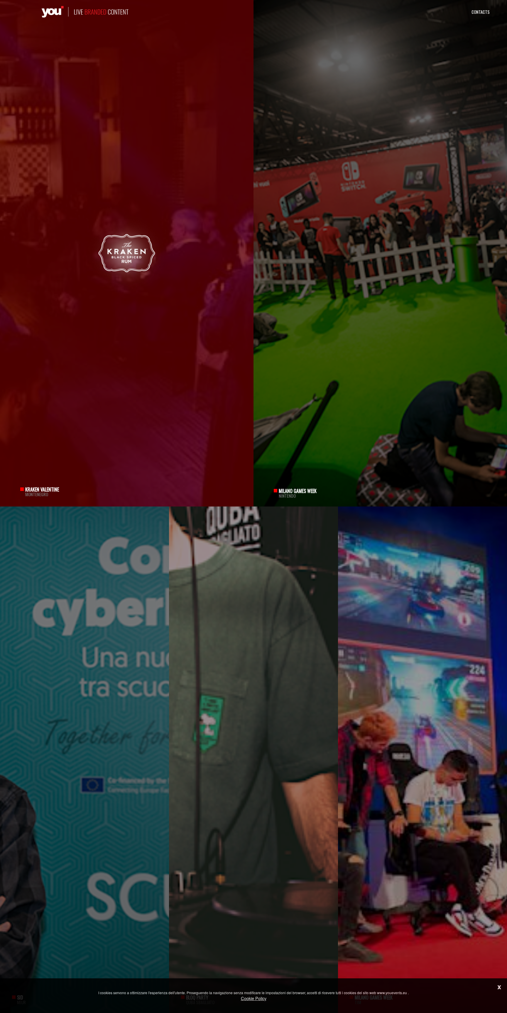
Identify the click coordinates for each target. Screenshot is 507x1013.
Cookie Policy (253, 998)
